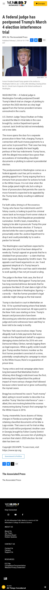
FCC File (8, 564)
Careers (8, 550)
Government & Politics (13, 456)
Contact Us (9, 548)
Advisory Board (10, 535)
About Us (8, 531)
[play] (3, 587)
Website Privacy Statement (15, 567)
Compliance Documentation (15, 566)
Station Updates (11, 537)
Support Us (9, 552)
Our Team (8, 533)
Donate (41, 4)
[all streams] (46, 587)
